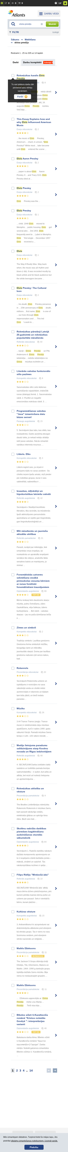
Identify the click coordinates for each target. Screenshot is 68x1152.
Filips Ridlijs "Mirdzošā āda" (33, 874)
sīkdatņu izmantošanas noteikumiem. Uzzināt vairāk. (34, 1141)
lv (60, 3)
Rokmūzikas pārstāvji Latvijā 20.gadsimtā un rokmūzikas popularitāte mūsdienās (33, 334)
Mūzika (21, 708)
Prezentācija (22, 672)
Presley (24, 188)
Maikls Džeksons (26, 948)
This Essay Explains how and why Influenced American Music (34, 122)
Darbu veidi (51, 13)
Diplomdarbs (22, 591)
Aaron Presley (27, 158)
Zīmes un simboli (26, 627)
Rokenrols (22, 668)
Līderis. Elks (24, 454)
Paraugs (20, 421)
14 (31, 1070)
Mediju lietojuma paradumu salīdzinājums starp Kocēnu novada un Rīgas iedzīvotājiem (34, 748)
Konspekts (21, 378)
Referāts (20, 342)
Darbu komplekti (32, 62)
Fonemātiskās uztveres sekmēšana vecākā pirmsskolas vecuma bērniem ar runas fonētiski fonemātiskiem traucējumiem (33, 580)
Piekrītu (34, 1147)
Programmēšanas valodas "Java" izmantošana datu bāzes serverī (31, 414)
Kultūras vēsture (26, 911)
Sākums (15, 39)
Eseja (19, 129)
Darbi (16, 62)
